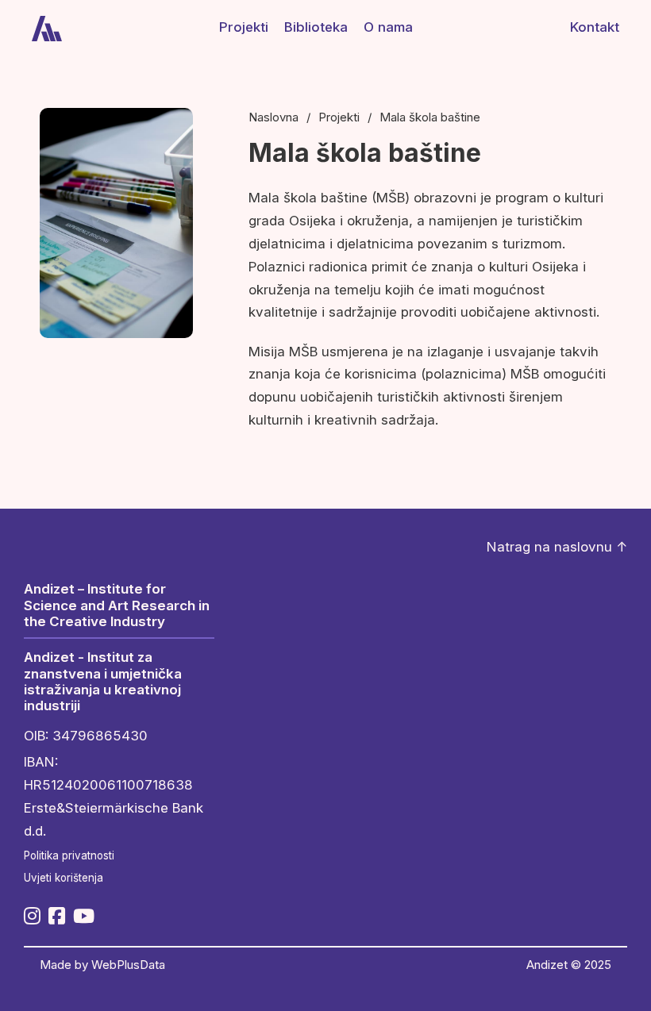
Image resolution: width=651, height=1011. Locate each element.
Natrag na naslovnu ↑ (557, 547)
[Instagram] (32, 918)
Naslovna (273, 117)
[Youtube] (83, 918)
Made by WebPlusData (102, 965)
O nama (388, 27)
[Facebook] (56, 918)
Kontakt (594, 27)
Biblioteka (316, 27)
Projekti (243, 27)
